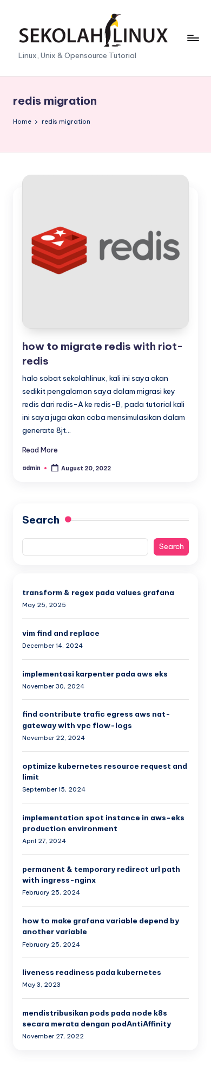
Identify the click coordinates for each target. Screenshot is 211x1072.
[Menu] (192, 38)
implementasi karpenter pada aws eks (95, 674)
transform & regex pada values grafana (98, 592)
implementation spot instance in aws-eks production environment (103, 823)
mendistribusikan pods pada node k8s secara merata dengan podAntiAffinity (96, 1018)
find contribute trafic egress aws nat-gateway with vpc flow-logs (96, 719)
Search (41, 519)
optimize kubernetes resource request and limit (104, 771)
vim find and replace (61, 633)
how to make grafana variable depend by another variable (100, 926)
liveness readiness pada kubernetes (91, 972)
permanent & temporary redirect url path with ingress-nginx (101, 874)
